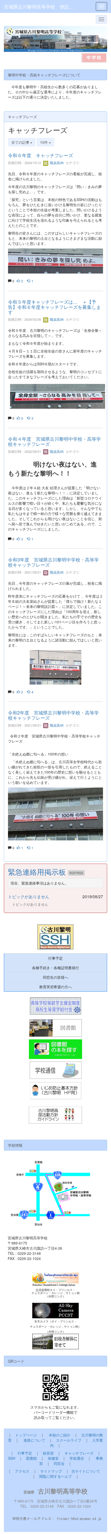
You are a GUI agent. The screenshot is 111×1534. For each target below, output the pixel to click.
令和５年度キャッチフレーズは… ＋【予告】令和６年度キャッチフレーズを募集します (54, 306)
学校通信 (76, 1458)
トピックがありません (28, 896)
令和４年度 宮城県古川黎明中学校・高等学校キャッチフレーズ (54, 441)
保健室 (53, 1458)
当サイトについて (85, 1471)
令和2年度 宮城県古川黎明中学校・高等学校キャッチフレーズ (53, 715)
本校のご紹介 (59, 1434)
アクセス (22, 1471)
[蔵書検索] (55, 1049)
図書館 (31, 1458)
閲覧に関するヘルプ (55, 1476)
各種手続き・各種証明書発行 (55, 967)
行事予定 (55, 958)
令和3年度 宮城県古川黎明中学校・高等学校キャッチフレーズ (53, 562)
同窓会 (59, 1463)
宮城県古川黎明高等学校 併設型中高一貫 (41, 6)
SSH (11, 1458)
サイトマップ (51, 1471)
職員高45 (56, 451)
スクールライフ (68, 1440)
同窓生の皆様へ (55, 977)
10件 (44, 142)
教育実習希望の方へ (55, 986)
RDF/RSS (76, 873)
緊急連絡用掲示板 (38, 871)
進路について (34, 1440)
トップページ (26, 1434)
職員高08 (56, 162)
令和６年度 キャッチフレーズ (40, 155)
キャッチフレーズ (79, 1453)
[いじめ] (55, 1090)
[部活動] (55, 1115)
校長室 (48, 1453)
